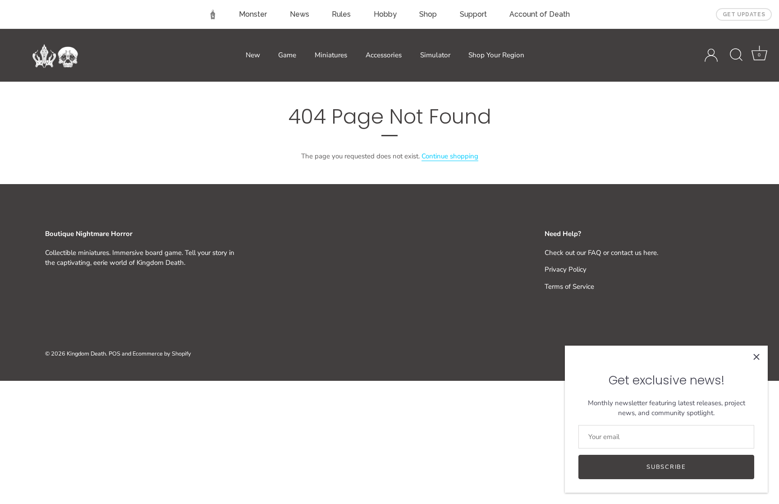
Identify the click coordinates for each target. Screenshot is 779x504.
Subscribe (666, 467)
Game (287, 55)
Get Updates (744, 14)
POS (114, 354)
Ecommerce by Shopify (162, 354)
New (253, 55)
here (650, 252)
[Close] (756, 357)
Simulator (435, 55)
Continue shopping (450, 156)
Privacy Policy (566, 269)
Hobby (385, 14)
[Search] (736, 55)
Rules (341, 14)
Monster (253, 14)
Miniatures (331, 55)
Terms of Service (569, 286)
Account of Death (539, 14)
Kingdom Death (86, 354)
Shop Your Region (496, 55)
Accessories (384, 55)
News (299, 14)
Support (473, 14)
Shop (428, 14)
